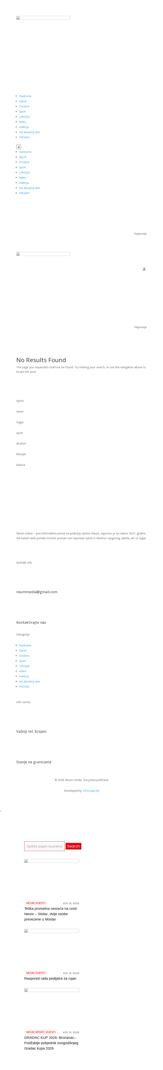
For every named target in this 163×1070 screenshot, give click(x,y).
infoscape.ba (91, 790)
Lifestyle (24, 117)
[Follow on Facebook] (127, 57)
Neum (30, 903)
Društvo (24, 106)
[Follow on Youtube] (135, 57)
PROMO (24, 137)
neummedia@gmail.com (36, 591)
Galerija (24, 127)
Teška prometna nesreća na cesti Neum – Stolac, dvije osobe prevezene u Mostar (50, 914)
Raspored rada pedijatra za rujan (50, 978)
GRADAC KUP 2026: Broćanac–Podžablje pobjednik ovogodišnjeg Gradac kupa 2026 (51, 1043)
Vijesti (23, 101)
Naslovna (25, 96)
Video (22, 122)
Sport (22, 111)
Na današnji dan (29, 132)
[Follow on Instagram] (143, 57)
